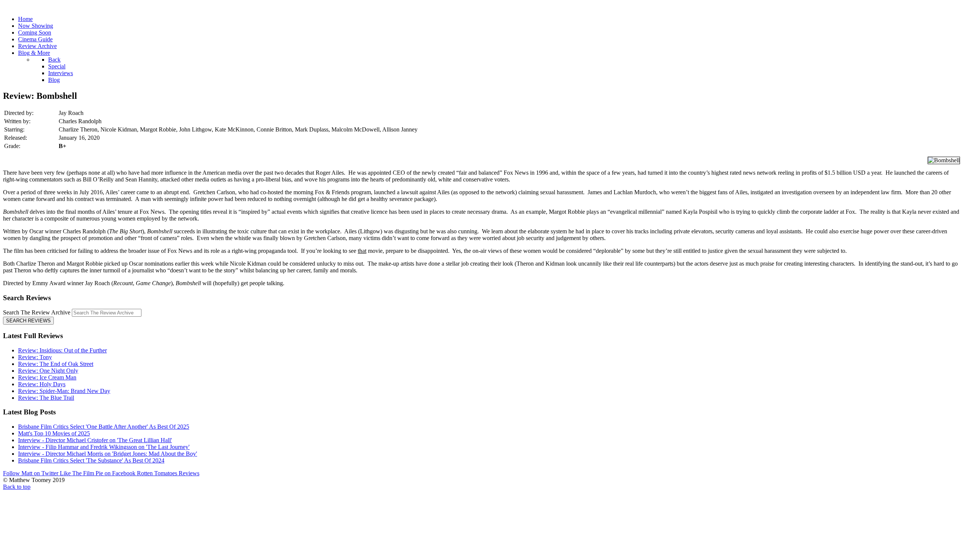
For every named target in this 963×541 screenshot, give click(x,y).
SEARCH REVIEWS (28, 320)
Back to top (16, 487)
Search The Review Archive (36, 312)
